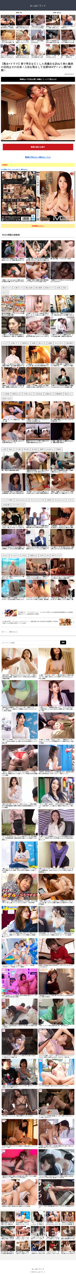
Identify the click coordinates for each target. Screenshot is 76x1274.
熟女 (10, 449)
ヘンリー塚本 (8, 500)
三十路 (18, 449)
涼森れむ (48, 394)
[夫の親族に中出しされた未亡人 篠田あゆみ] (38, 220)
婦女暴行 (69, 343)
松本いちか (7, 399)
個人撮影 (38, 288)
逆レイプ (41, 343)
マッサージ (15, 556)
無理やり (25, 343)
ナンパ (5, 292)
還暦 (41, 449)
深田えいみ (16, 394)
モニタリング (60, 500)
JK (48, 556)
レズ (59, 556)
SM (53, 556)
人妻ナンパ (18, 288)
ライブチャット (18, 505)
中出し (24, 556)
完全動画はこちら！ (38, 226)
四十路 (26, 449)
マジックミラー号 (37, 500)
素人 (65, 288)
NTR (42, 556)
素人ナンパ (7, 288)
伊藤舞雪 (58, 394)
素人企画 (29, 288)
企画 (58, 288)
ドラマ (70, 500)
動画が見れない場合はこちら (38, 157)
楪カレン (68, 394)
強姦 (50, 343)
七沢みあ (38, 394)
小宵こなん (28, 394)
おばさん (49, 449)
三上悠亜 (6, 394)
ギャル (5, 556)
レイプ (5, 343)
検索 (63, 642)
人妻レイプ (15, 343)
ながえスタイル (22, 500)
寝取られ (33, 556)
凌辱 (33, 343)
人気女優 (6, 505)
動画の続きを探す (38, 147)
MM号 (49, 500)
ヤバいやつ (59, 343)
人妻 (4, 449)
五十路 (34, 449)
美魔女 (58, 449)
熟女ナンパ (49, 288)
